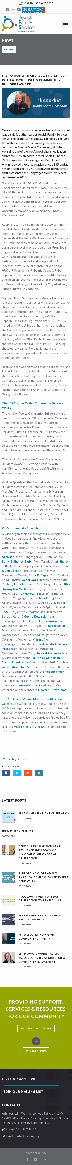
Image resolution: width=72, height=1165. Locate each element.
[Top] (45, 1159)
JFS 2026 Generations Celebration (44, 813)
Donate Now (36, 1051)
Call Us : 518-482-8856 (39, 3)
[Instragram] (13, 10)
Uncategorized (15, 759)
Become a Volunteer (36, 1028)
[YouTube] (19, 10)
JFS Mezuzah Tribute (17, 831)
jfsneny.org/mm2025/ (35, 726)
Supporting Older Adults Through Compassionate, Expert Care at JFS (43, 877)
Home (10, 49)
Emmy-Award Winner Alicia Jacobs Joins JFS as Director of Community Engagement (42, 957)
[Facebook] (7, 10)
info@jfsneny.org (28, 1136)
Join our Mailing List (23, 1091)
